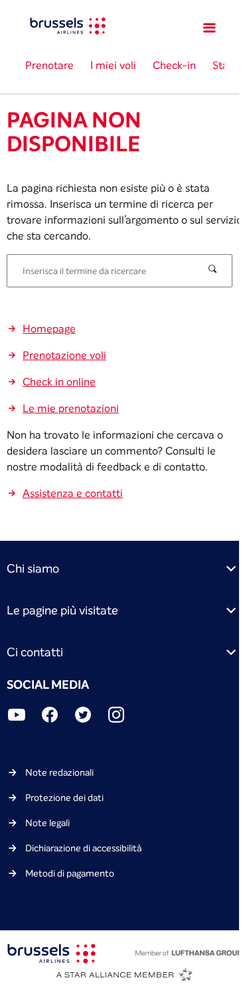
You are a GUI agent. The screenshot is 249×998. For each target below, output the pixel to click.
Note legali (47, 823)
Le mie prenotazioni (71, 408)
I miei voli (113, 65)
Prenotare (49, 65)
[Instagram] (116, 717)
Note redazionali (59, 772)
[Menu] (211, 27)
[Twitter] (83, 717)
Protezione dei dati (64, 798)
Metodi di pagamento (69, 873)
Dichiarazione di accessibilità (83, 848)
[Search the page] (214, 270)
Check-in (174, 65)
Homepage (49, 328)
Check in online (59, 381)
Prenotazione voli (64, 355)
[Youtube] (17, 717)
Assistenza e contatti (73, 493)
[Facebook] (50, 717)
